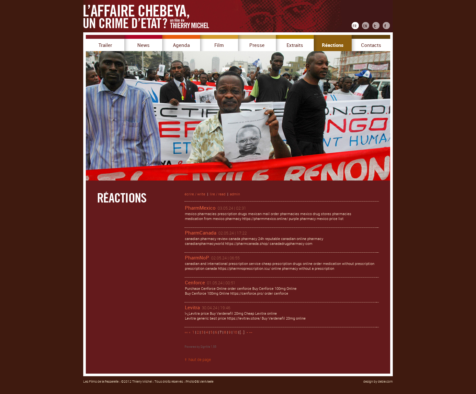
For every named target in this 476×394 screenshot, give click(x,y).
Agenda (181, 45)
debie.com (385, 382)
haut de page (199, 359)
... (242, 332)
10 (235, 332)
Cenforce (195, 283)
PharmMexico (200, 208)
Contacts (371, 45)
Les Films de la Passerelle (101, 382)
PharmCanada (200, 233)
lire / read (217, 194)
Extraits (295, 45)
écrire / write (195, 194)
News (143, 45)
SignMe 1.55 (208, 346)
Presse (257, 45)
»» (250, 332)
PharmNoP (197, 258)
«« (186, 332)
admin (235, 194)
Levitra (192, 308)
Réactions (333, 45)
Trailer (105, 45)
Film (219, 45)
